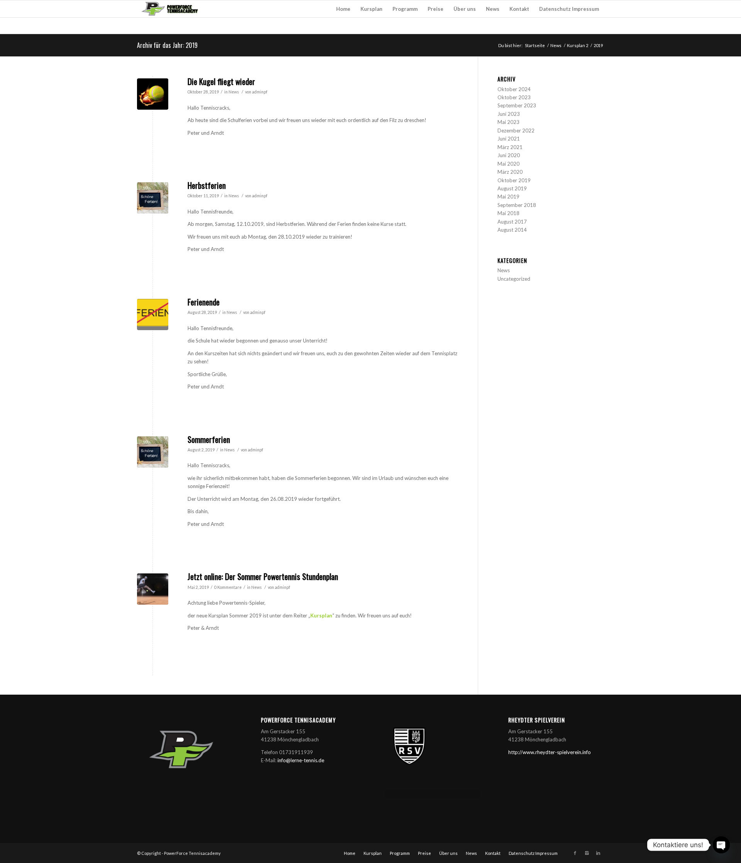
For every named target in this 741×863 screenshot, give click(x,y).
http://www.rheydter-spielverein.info (549, 752)
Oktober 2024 (514, 89)
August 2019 (512, 188)
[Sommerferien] (152, 452)
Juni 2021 (508, 139)
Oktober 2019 (514, 180)
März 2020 (510, 172)
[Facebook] (575, 853)
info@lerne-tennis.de (300, 760)
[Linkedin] (598, 853)
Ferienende (204, 302)
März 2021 (510, 147)
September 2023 (516, 105)
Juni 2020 (508, 155)
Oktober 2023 (514, 97)
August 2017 (512, 222)
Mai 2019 (508, 196)
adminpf (259, 92)
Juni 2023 (508, 114)
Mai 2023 (508, 122)
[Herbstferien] (152, 198)
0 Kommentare (228, 587)
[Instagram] (586, 853)
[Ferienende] (152, 314)
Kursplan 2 (577, 45)
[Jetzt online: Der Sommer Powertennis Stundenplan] (152, 589)
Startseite (535, 45)
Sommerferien (209, 439)
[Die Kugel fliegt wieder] (152, 94)
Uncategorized (513, 279)
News (556, 45)
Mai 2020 (508, 164)
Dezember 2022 (516, 130)
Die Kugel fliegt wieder (221, 81)
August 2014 (512, 230)
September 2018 (516, 205)
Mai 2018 (508, 213)
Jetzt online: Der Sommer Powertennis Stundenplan (263, 576)
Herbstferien (207, 185)
